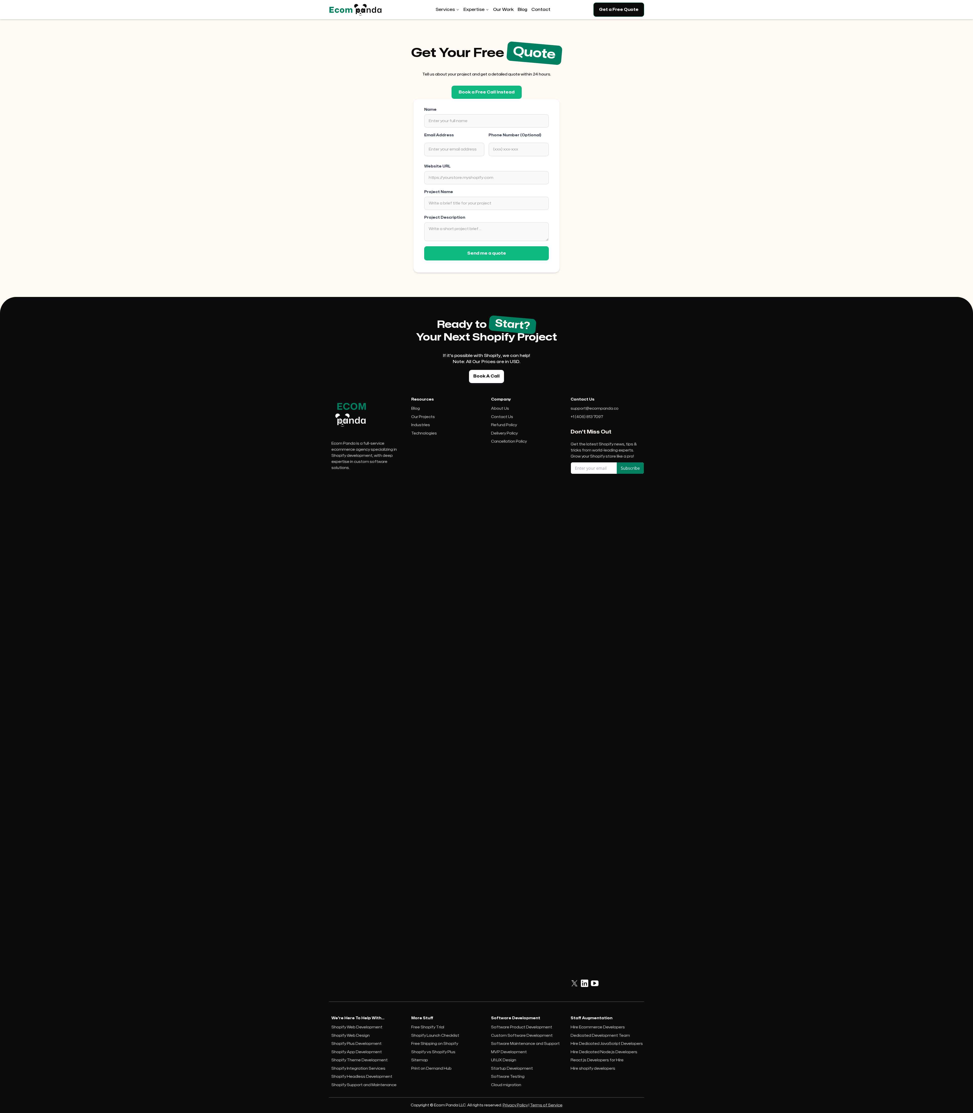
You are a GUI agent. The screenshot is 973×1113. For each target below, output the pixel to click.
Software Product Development (521, 1027)
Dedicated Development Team (600, 1035)
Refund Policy (504, 425)
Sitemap (419, 1060)
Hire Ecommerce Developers (598, 1027)
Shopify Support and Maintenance (364, 1085)
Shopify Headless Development (361, 1076)
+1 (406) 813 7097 (587, 417)
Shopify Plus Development (356, 1043)
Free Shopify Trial (427, 1027)
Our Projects (423, 417)
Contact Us (502, 417)
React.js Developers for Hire (597, 1060)
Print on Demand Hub (431, 1068)
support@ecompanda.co (595, 408)
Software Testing (508, 1076)
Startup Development (512, 1068)
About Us (500, 408)
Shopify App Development (356, 1052)
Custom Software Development (522, 1035)
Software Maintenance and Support (525, 1043)
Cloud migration (506, 1085)
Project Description (444, 217)
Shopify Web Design (350, 1035)
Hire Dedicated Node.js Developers (604, 1052)
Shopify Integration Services (358, 1068)
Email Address (439, 135)
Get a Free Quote (619, 10)
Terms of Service (546, 1105)
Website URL (437, 166)
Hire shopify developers (593, 1068)
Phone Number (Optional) (515, 135)
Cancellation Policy (509, 441)
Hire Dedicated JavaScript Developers (607, 1043)
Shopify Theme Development (359, 1060)
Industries (420, 425)
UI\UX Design (503, 1060)
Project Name (438, 192)
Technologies (424, 433)
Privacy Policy (515, 1105)
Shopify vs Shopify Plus (433, 1052)
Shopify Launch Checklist (435, 1035)
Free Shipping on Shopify (434, 1043)
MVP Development (509, 1052)
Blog (415, 408)
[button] (447, 10)
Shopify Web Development (356, 1027)
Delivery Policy (504, 433)
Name (430, 109)
